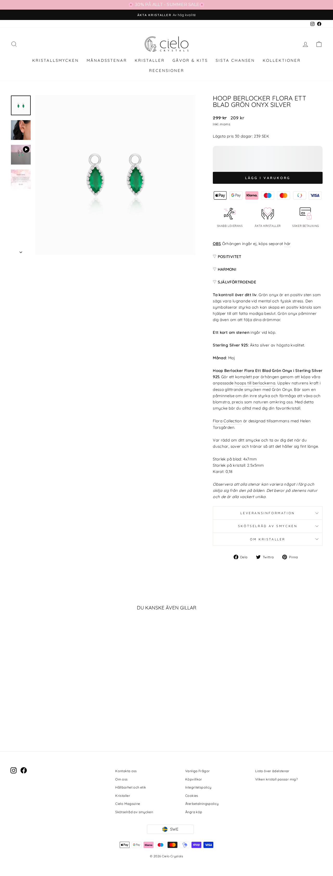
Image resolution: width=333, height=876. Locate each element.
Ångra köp (193, 812)
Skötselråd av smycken (268, 526)
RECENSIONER (166, 70)
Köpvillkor (193, 779)
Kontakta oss (126, 771)
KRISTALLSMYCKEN (55, 60)
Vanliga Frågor (197, 771)
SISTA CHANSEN (235, 60)
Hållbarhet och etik (130, 787)
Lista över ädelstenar (272, 771)
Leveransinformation (267, 513)
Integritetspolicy (198, 787)
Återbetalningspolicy (202, 804)
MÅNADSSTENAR (107, 60)
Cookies (191, 795)
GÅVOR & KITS (190, 60)
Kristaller (122, 795)
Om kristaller (267, 539)
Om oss (121, 779)
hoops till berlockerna (255, 383)
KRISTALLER (150, 60)
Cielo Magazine (127, 804)
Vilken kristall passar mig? (276, 779)
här (287, 243)
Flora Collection (227, 420)
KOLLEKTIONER (282, 60)
